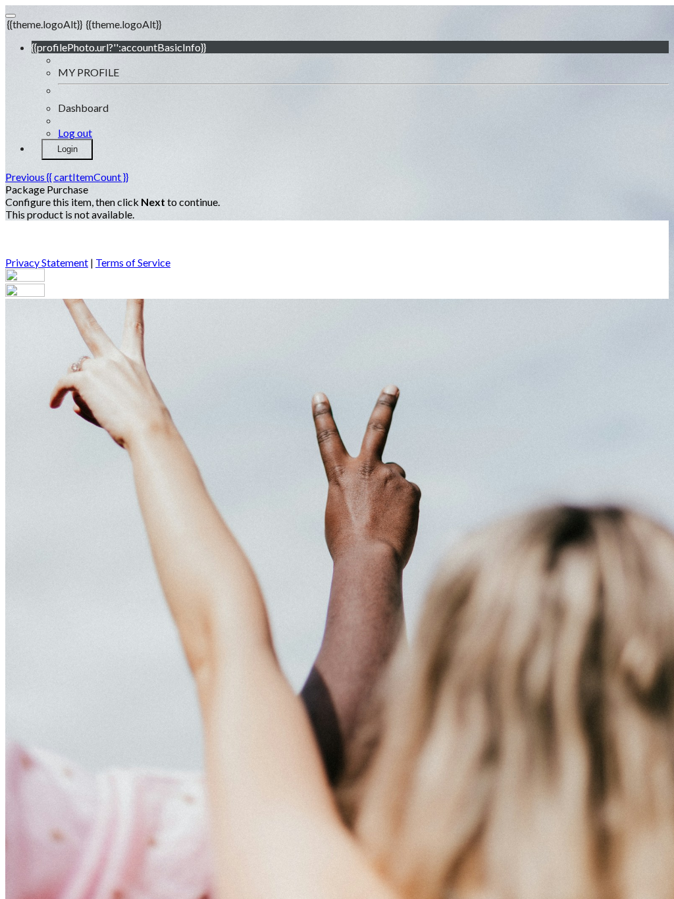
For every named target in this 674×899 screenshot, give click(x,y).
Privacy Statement (46, 262)
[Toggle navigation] (10, 16)
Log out (75, 132)
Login (67, 149)
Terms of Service (132, 262)
